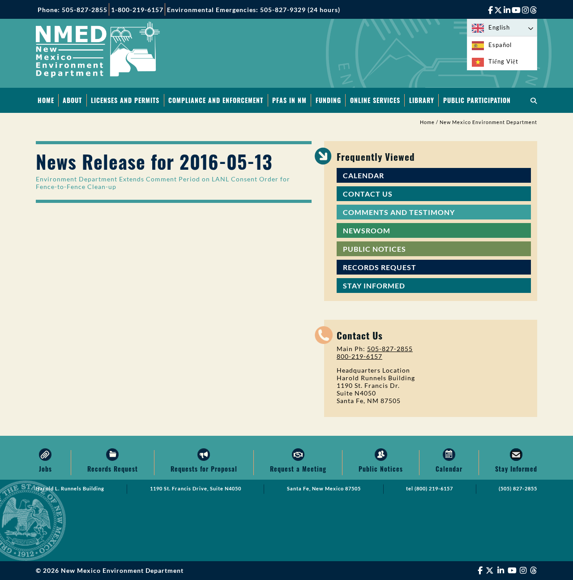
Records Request (379, 267)
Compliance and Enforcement (215, 100)
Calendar (363, 175)
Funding (328, 100)
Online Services (375, 100)
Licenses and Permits (125, 100)
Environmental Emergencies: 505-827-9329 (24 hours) (253, 9)
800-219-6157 (359, 356)
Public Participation (477, 100)
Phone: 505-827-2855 (72, 9)
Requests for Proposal (204, 468)
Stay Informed (374, 285)
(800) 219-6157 (434, 488)
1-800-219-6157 (137, 9)
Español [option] (500, 44)
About (72, 100)
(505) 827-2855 (518, 488)
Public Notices (374, 249)
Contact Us (368, 193)
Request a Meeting (298, 468)
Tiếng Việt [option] (503, 61)
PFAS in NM (289, 100)
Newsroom (366, 230)
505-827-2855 (390, 348)
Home (46, 100)
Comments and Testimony (399, 212)
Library (421, 100)
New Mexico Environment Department (488, 122)
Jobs (45, 468)
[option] (502, 45)
